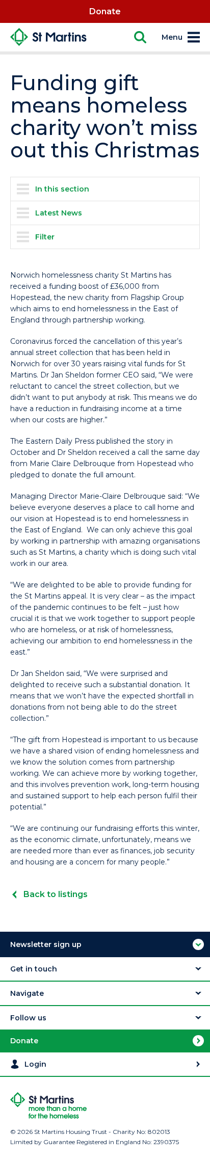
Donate (105, 11)
